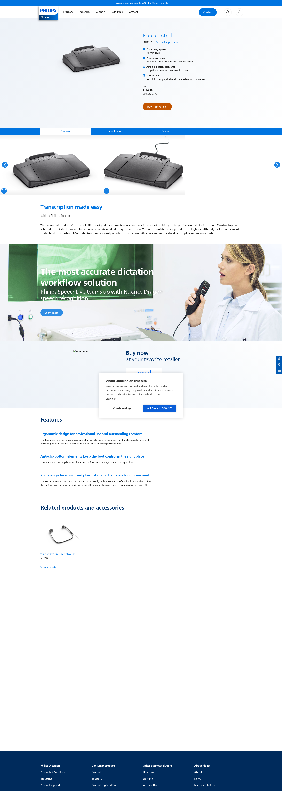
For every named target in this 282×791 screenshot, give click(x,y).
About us (199, 772)
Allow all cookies (159, 408)
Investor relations (204, 785)
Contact (207, 12)
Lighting (148, 778)
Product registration (104, 785)
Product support (50, 785)
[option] (51, 165)
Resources (117, 11)
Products (68, 11)
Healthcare (149, 772)
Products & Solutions (52, 772)
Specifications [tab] (116, 131)
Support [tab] (166, 131)
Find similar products (166, 42)
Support (100, 11)
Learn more (52, 312)
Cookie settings (122, 408)
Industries (84, 11)
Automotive (150, 785)
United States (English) (156, 3)
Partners (133, 11)
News (197, 778)
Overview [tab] (66, 131)
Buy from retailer (157, 106)
